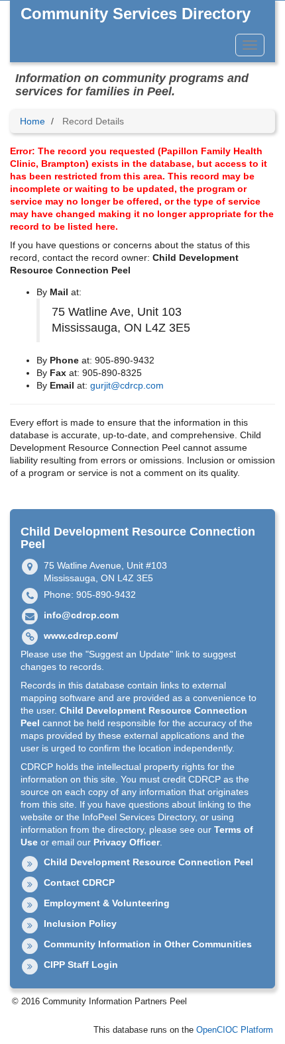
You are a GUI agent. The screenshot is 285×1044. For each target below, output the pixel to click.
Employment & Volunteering (107, 903)
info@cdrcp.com (81, 615)
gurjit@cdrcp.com (127, 385)
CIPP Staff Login (81, 964)
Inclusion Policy (80, 923)
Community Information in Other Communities (148, 944)
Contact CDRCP (79, 882)
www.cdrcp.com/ (81, 635)
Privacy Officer (126, 842)
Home (32, 121)
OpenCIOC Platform (234, 1030)
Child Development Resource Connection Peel (148, 862)
